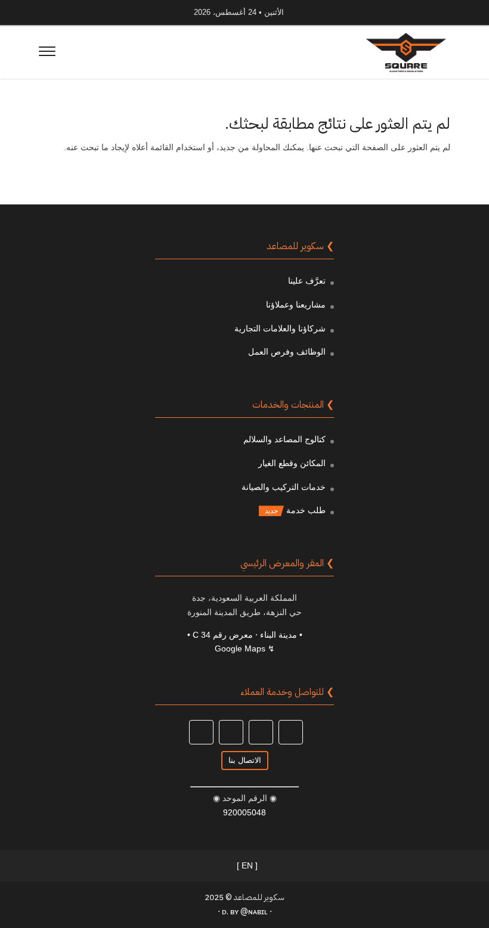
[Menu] (47, 53)
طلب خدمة (306, 510)
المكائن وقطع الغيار (292, 463)
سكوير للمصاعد (259, 897)
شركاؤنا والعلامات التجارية (280, 328)
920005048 (244, 812)
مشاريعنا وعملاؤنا (296, 304)
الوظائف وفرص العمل (287, 351)
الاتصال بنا (244, 760)
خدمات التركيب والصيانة (284, 487)
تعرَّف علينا (307, 280)
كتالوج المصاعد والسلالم (284, 439)
